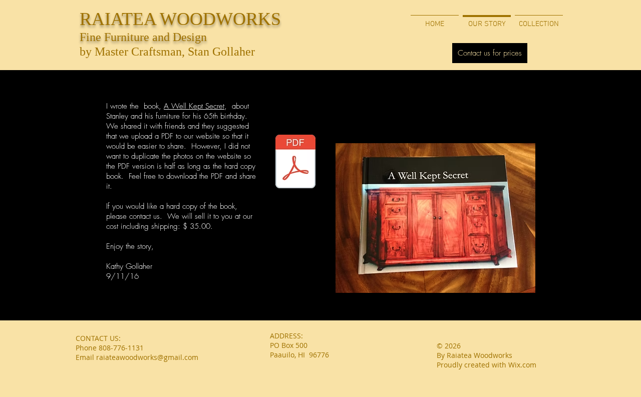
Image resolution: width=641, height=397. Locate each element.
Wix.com (522, 364)
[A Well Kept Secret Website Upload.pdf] (295, 163)
